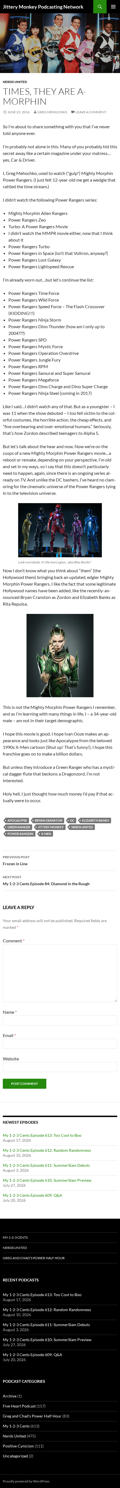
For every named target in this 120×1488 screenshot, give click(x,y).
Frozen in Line (16, 860)
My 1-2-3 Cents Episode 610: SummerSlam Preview (47, 1180)
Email (9, 1035)
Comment (14, 940)
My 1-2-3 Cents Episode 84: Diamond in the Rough (46, 880)
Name (10, 1012)
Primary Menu (113, 6)
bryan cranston (48, 820)
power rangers (20, 833)
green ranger (19, 827)
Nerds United (15, 82)
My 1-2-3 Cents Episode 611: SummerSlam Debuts (46, 1165)
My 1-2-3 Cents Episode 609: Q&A (32, 1195)
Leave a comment (91, 112)
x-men (46, 833)
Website (11, 1058)
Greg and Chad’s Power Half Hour (34, 1258)
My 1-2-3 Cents (15, 1237)
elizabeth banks (95, 820)
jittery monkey (51, 827)
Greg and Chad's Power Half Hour (32, 1416)
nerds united (82, 827)
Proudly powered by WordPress (26, 1481)
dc (72, 820)
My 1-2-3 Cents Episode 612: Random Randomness (47, 1150)
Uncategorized (15, 1456)
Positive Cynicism (18, 1446)
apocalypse (17, 820)
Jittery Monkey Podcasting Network (43, 7)
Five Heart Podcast (19, 1406)
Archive (9, 1396)
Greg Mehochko (52, 112)
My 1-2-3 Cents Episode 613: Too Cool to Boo (42, 1135)
